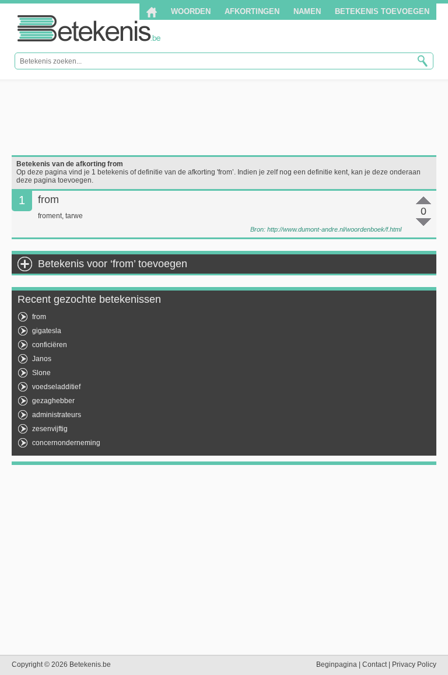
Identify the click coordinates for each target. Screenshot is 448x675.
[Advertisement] (224, 117)
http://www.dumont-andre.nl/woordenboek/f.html (334, 229)
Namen (307, 11)
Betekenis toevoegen (382, 11)
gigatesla (46, 331)
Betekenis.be (89, 28)
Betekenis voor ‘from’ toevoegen (112, 264)
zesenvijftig (50, 429)
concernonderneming (66, 443)
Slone (41, 373)
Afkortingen (252, 11)
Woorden (191, 11)
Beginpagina (336, 664)
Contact (374, 664)
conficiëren (49, 345)
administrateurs (56, 415)
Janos (41, 359)
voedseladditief (56, 387)
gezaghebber (53, 401)
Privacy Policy (414, 664)
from (39, 317)
